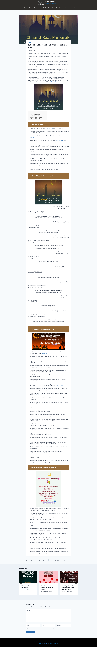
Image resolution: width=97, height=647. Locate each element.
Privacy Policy (46, 641)
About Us (33, 641)
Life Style (65, 7)
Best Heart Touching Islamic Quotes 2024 (35, 559)
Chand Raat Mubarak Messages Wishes (38, 118)
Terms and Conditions (55, 641)
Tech (57, 7)
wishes (29, 42)
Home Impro (70, 7)
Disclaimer (63, 641)
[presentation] (28, 577)
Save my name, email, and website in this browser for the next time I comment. (43, 628)
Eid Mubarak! (44, 353)
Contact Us (81, 7)
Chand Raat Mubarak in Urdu (35, 115)
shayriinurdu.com (45, 643)
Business (75, 7)
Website (59, 625)
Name (28, 625)
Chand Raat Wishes (36, 114)
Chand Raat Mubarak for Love (36, 117)
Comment (29, 610)
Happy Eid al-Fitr (60, 140)
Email (43, 625)
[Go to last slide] (21, 583)
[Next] (76, 583)
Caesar (30, 50)
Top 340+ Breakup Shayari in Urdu (63, 559)
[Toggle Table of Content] (44, 113)
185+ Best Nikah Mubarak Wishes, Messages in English (48, 587)
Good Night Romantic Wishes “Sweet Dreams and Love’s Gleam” (68, 587)
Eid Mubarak (50, 128)
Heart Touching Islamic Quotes (55, 81)
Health (60, 7)
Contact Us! (39, 641)
